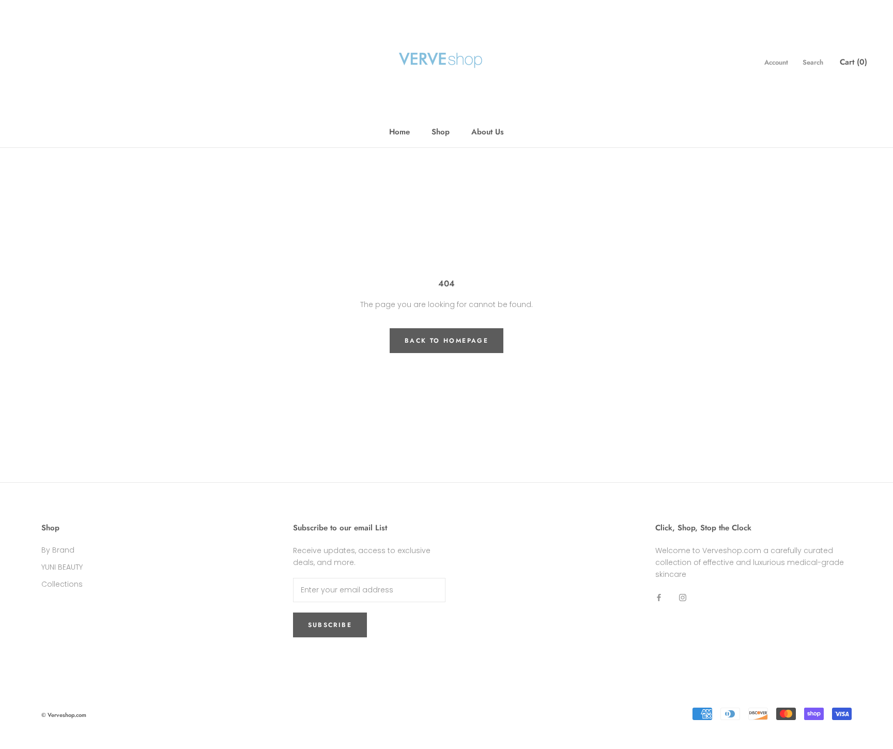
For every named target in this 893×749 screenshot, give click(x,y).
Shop (441, 131)
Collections (62, 584)
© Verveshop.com (63, 715)
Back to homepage (446, 340)
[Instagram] (682, 597)
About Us (487, 131)
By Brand (57, 550)
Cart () (853, 62)
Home (399, 131)
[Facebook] (659, 597)
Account (776, 62)
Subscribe (330, 625)
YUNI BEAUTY (62, 567)
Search (813, 62)
